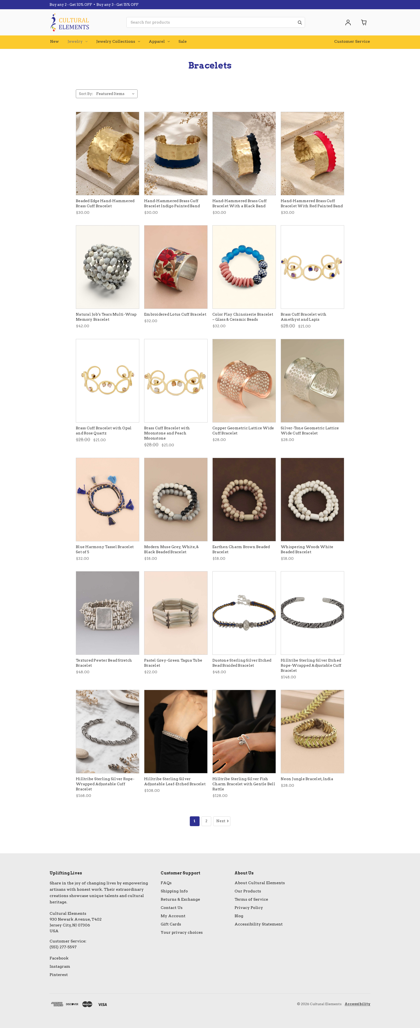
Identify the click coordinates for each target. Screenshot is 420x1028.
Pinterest (59, 974)
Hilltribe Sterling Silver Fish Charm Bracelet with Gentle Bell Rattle (243, 784)
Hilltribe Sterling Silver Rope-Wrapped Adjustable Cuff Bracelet (105, 784)
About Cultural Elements (260, 883)
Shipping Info (174, 891)
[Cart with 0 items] (364, 22)
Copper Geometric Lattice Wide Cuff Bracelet (243, 430)
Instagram (60, 966)
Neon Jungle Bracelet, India (307, 779)
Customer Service (352, 41)
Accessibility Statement (259, 924)
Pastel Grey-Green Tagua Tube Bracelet (173, 663)
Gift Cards (171, 924)
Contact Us (172, 907)
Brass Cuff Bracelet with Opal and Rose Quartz (103, 430)
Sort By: (86, 94)
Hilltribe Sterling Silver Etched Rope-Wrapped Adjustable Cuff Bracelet (311, 665)
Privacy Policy (249, 907)
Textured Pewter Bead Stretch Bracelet (104, 663)
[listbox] (116, 94)
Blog (239, 916)
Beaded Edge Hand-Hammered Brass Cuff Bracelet (105, 203)
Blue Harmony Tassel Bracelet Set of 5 (105, 549)
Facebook (59, 958)
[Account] (348, 22)
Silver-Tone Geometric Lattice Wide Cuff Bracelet (310, 430)
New (54, 41)
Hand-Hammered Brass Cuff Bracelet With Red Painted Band (312, 203)
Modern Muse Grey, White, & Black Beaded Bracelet (171, 549)
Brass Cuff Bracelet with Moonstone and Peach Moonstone (167, 433)
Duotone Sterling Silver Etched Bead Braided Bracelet (241, 663)
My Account (173, 916)
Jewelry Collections (115, 41)
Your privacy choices (182, 932)
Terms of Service (251, 899)
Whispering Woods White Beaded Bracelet (307, 549)
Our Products (248, 891)
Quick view (107, 153)
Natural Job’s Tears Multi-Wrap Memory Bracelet (106, 317)
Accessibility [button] (357, 1004)
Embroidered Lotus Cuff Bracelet (175, 314)
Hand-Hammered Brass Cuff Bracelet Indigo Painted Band (172, 203)
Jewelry (75, 41)
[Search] (299, 22)
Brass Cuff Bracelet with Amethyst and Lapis (303, 317)
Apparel (157, 41)
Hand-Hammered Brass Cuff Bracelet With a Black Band (239, 203)
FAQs (166, 883)
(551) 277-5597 (63, 947)
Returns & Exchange (180, 899)
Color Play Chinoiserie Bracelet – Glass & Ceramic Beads (242, 317)
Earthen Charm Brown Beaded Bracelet (241, 549)
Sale (182, 41)
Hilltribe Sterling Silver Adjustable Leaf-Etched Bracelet (175, 781)
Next (220, 821)
